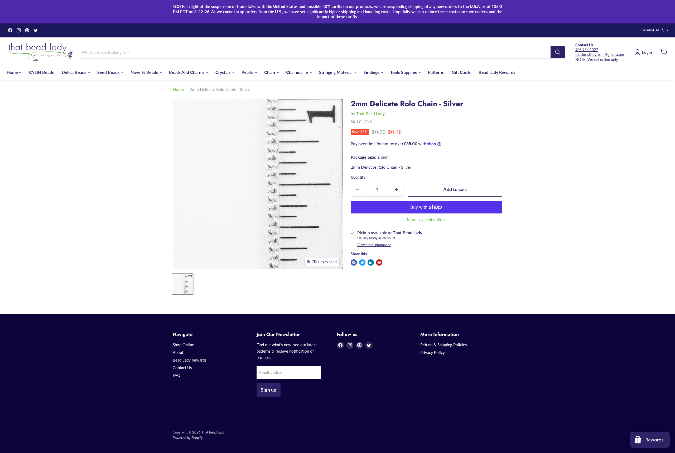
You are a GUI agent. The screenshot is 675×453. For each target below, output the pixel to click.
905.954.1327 (586, 49)
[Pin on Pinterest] (379, 262)
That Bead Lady (370, 113)
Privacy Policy (432, 352)
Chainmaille (297, 71)
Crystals (223, 71)
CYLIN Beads (41, 71)
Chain (270, 71)
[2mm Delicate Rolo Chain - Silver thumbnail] (182, 284)
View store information (374, 245)
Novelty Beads (145, 71)
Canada (652, 30)
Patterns (436, 71)
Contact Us (182, 367)
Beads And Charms (187, 71)
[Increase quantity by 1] (396, 189)
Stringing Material (336, 71)
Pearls (248, 71)
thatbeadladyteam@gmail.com (599, 54)
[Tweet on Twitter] (362, 262)
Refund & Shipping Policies (443, 344)
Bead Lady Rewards (497, 71)
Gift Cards (461, 71)
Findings (372, 71)
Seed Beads (108, 71)
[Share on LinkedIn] (371, 262)
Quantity (358, 177)
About (178, 352)
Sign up (268, 390)
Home (13, 71)
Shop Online (183, 344)
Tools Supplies (404, 71)
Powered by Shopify (188, 438)
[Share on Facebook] (354, 262)
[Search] (558, 52)
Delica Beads (74, 71)
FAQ (176, 375)
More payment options (426, 219)
